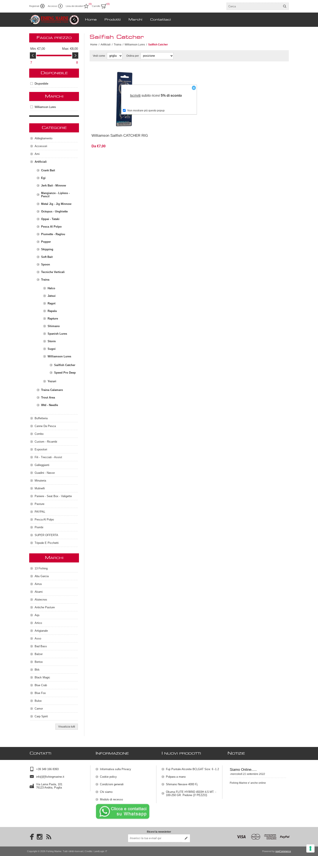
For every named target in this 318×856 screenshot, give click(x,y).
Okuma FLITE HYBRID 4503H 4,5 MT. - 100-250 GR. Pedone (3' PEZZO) (191, 793)
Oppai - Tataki (50, 219)
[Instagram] (39, 836)
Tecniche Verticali (53, 272)
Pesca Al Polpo (51, 226)
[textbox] (254, 6)
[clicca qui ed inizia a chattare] (123, 819)
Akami (39, 591)
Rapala (52, 311)
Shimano (54, 326)
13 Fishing (41, 568)
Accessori (41, 146)
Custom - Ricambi (46, 441)
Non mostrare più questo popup (146, 110)
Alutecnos (41, 599)
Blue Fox (40, 693)
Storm (52, 341)
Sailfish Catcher (64, 365)
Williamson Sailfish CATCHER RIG (120, 135)
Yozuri (52, 381)
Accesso (52, 6)
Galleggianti (42, 465)
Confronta (112, 124)
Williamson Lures (45, 107)
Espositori (41, 449)
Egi (43, 178)
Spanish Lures (57, 333)
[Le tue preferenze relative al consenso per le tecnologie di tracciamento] (310, 848)
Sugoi (52, 348)
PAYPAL (40, 511)
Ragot (51, 303)
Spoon (45, 264)
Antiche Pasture (45, 607)
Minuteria (40, 480)
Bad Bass (41, 646)
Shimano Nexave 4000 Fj (182, 784)
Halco (51, 288)
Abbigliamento (43, 138)
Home (93, 44)
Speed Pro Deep (65, 372)
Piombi (39, 527)
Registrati (34, 6)
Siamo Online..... (243, 770)
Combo (39, 433)
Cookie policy (108, 776)
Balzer (39, 654)
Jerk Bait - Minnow (53, 185)
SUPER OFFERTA (46, 535)
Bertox (39, 661)
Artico (38, 623)
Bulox (38, 700)
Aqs (37, 615)
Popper (46, 241)
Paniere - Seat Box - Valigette (53, 496)
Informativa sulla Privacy (115, 769)
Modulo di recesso (111, 799)
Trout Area (48, 397)
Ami (37, 154)
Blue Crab (41, 685)
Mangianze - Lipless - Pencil (55, 194)
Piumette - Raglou (53, 234)
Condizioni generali (112, 784)
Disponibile (41, 83)
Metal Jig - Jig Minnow (56, 204)
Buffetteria (41, 418)
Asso (38, 638)
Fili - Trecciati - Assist (48, 457)
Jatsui (52, 295)
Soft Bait (47, 257)
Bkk (37, 669)
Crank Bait (48, 170)
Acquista (136, 124)
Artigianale (41, 630)
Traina (45, 279)
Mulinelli (40, 488)
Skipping (47, 249)
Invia (186, 838)
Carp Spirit (41, 716)
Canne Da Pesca (45, 426)
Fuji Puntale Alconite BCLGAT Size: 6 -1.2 (192, 769)
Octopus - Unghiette (54, 211)
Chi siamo (106, 791)
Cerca (285, 6)
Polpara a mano (176, 776)
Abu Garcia (42, 576)
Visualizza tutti (66, 726)
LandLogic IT (100, 851)
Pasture (39, 504)
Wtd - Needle (49, 405)
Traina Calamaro (52, 390)
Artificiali (41, 161)
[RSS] (48, 836)
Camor (39, 708)
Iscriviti (135, 95)
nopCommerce (283, 851)
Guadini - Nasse (45, 472)
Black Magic (42, 677)
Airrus (38, 584)
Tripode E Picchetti (47, 542)
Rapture (53, 318)
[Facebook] (30, 836)
